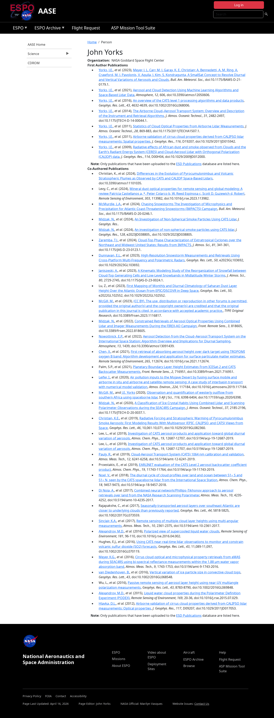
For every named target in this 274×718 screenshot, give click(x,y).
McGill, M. (106, 301)
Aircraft (189, 652)
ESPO (17, 28)
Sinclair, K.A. (107, 521)
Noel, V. (104, 475)
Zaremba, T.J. (108, 240)
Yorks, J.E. (106, 70)
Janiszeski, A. (108, 270)
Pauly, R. (105, 454)
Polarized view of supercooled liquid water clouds (181, 531)
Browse (189, 666)
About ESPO (121, 665)
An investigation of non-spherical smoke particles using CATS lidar (184, 229)
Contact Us (201, 704)
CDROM (34, 63)
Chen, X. (105, 351)
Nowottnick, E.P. (111, 336)
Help (222, 652)
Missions (118, 659)
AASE (47, 11)
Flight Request (86, 28)
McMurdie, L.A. (110, 204)
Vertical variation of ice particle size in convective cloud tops (195, 572)
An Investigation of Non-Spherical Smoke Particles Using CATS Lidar (185, 219)
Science (33, 55)
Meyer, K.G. (107, 557)
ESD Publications (189, 164)
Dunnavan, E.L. (110, 255)
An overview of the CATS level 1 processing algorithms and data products (188, 100)
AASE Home (36, 44)
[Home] (23, 11)
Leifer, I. (104, 377)
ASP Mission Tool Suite (133, 28)
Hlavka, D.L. (107, 603)
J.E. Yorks (128, 392)
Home (92, 42)
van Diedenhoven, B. (114, 572)
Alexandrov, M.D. (111, 531)
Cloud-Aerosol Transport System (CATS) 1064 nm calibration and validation (187, 454)
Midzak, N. (107, 219)
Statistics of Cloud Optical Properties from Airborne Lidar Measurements (188, 126)
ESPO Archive (46, 28)
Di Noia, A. (106, 490)
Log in (239, 5)
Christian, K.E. (109, 418)
